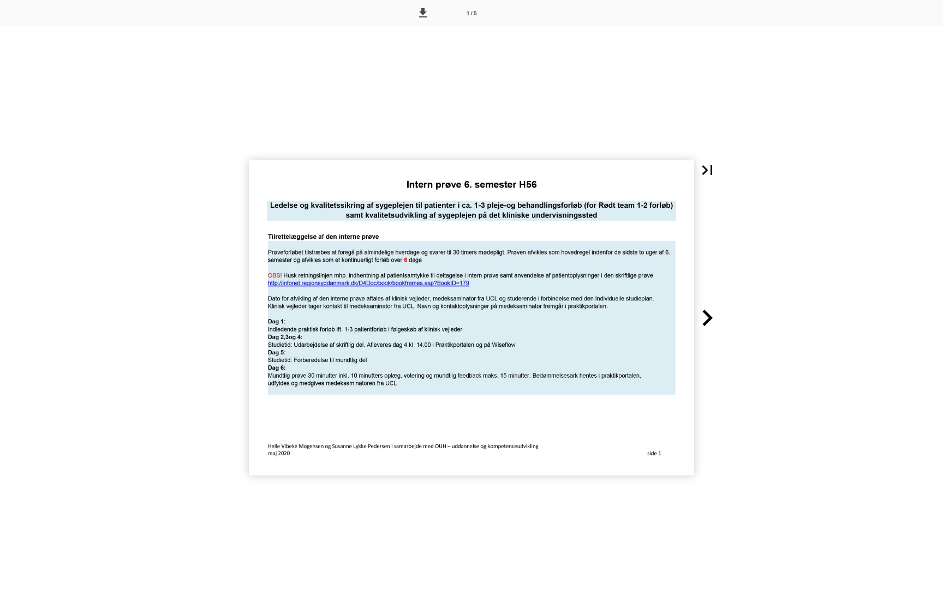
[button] (423, 13)
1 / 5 (472, 13)
